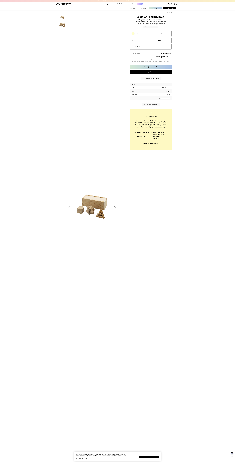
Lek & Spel (61, 12)
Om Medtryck (120, 4)
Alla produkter (96, 4)
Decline (144, 456)
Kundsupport (133, 4)
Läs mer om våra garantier (150, 143)
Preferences (133, 456)
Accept (154, 456)
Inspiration (108, 4)
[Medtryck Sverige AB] (63, 3)
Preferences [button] (85, 458)
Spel (65, 12)
